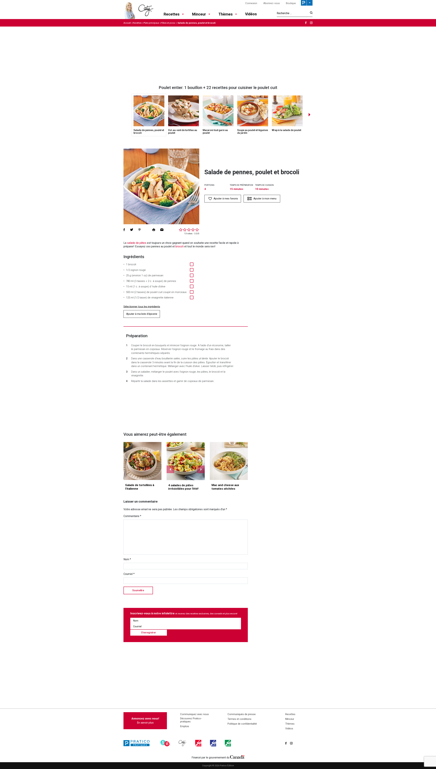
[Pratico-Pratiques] (137, 743)
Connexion (251, 3)
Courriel (129, 574)
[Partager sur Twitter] (131, 229)
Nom (127, 559)
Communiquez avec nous (194, 714)
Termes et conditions (239, 719)
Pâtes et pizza (168, 23)
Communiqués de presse (242, 714)
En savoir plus (145, 720)
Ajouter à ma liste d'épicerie (141, 313)
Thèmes (226, 14)
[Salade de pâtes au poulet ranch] (186, 461)
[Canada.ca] (237, 757)
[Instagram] (311, 22)
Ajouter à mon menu (264, 198)
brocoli (179, 246)
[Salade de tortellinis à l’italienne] (142, 461)
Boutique (291, 3)
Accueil (127, 23)
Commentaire (132, 516)
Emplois (184, 726)
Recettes (172, 14)
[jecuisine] (198, 743)
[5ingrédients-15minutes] (165, 743)
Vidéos (251, 14)
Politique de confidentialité (242, 723)
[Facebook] (306, 22)
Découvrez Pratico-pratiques (191, 720)
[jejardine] (228, 743)
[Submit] (310, 13)
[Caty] (183, 743)
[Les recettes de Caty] (138, 9)
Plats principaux (151, 23)
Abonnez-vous (271, 3)
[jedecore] (213, 743)
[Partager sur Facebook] (124, 229)
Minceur (199, 14)
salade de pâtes (136, 242)
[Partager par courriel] (162, 229)
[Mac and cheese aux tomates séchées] (229, 461)
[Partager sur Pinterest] (139, 229)
